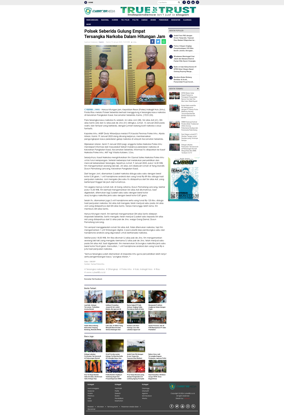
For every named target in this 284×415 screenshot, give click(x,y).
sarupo (187, 398)
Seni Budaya (147, 396)
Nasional (105, 20)
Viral (89, 398)
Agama (145, 393)
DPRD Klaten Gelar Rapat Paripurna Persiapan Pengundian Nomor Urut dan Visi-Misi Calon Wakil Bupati (189, 97)
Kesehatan (175, 20)
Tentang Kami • (114, 407)
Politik (135, 20)
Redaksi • (92, 407)
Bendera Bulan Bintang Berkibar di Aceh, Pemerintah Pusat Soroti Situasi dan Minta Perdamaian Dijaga (183, 82)
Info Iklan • (102, 407)
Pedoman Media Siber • (131, 407)
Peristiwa (91, 396)
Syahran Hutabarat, (91, 42)
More (88, 24)
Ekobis (153, 20)
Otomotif (145, 391)
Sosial (90, 401)
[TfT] (158, 11)
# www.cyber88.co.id (94, 272)
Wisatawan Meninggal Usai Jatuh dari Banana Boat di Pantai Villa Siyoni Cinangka (184, 58)
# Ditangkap (112, 269)
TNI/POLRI (118, 388)
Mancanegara (92, 20)
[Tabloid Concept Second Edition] (184, 179)
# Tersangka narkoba (94, 269)
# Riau (157, 269)
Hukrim (115, 20)
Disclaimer (91, 409)
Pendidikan (163, 20)
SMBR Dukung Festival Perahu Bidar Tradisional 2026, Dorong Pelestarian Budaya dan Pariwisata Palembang (189, 126)
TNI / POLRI (125, 20)
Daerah (144, 20)
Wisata (144, 398)
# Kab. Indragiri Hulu (142, 269)
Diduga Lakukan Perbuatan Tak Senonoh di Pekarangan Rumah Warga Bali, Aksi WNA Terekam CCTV (189, 149)
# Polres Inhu (125, 269)
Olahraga (187, 20)
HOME (90, 2)
